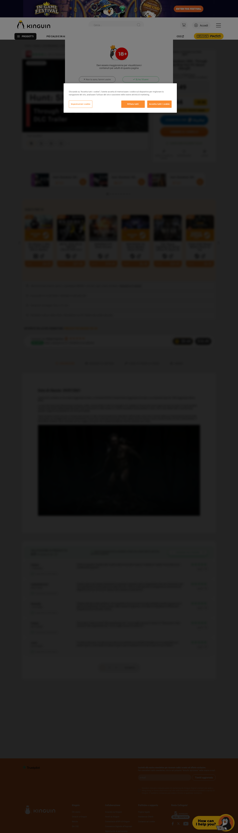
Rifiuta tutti (133, 104)
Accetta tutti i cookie (159, 104)
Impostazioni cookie (80, 104)
